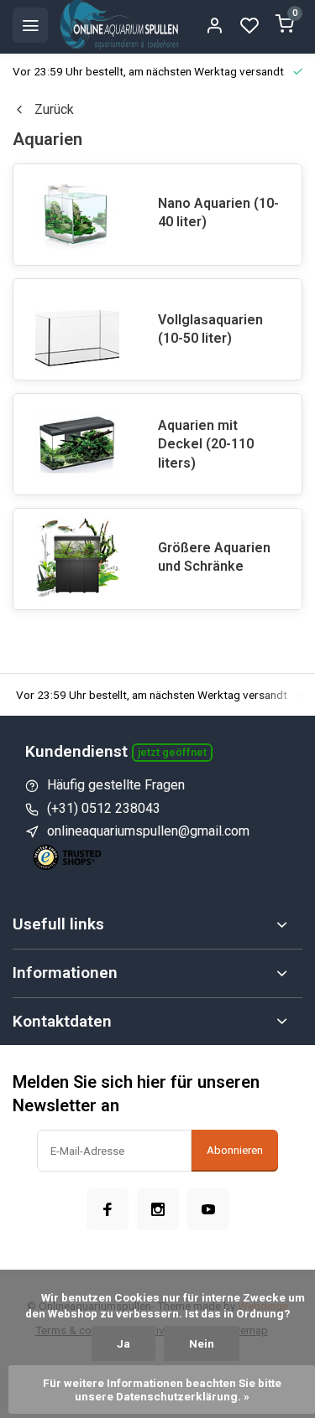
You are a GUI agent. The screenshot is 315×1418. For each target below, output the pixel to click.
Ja (123, 1343)
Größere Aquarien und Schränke (214, 557)
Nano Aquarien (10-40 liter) (218, 212)
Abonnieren (235, 1150)
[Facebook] (108, 1209)
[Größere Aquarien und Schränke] (77, 559)
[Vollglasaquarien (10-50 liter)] (77, 329)
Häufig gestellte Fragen (116, 785)
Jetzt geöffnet (172, 752)
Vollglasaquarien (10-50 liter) (210, 329)
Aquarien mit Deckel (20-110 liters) (206, 444)
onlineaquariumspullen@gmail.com (148, 831)
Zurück (54, 109)
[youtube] (208, 1209)
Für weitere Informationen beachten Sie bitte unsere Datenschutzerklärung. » (163, 1389)
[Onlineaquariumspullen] (119, 25)
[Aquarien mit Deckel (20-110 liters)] (77, 444)
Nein (201, 1343)
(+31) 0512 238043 (103, 808)
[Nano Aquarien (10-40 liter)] (77, 214)
